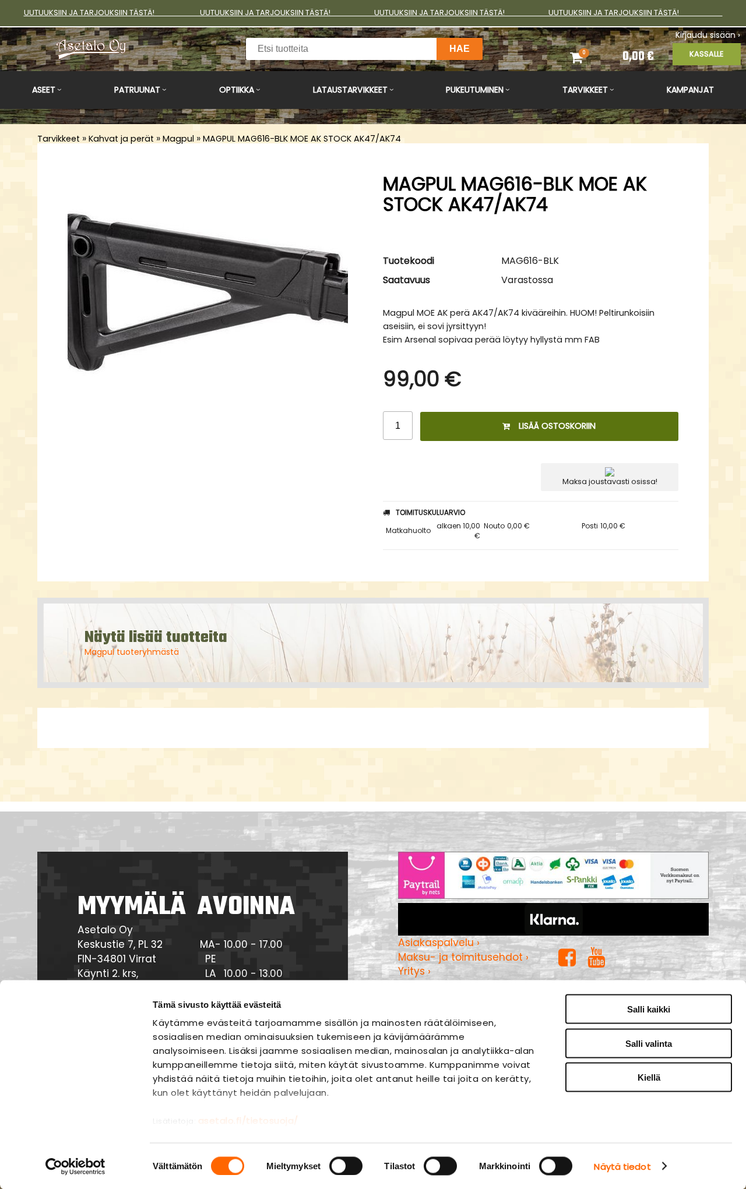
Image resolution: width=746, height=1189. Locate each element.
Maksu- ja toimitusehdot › (463, 957)
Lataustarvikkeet (350, 90)
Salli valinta (648, 1043)
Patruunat (137, 90)
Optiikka (236, 90)
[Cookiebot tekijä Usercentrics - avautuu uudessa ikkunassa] (75, 1166)
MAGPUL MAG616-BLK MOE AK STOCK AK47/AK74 (302, 138)
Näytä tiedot (622, 1166)
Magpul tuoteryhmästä (132, 652)
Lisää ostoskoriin (557, 426)
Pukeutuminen (475, 90)
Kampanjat (690, 90)
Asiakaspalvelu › (439, 943)
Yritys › (414, 971)
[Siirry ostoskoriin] (587, 57)
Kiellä (649, 1077)
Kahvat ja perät (121, 138)
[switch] (346, 1165)
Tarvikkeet (585, 90)
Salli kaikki (648, 1009)
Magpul (178, 138)
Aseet (43, 90)
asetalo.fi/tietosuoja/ (248, 1120)
